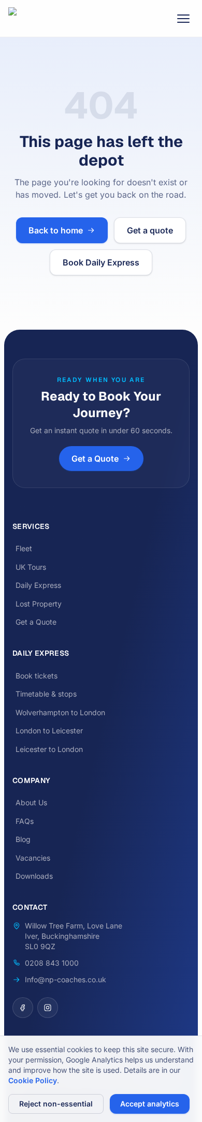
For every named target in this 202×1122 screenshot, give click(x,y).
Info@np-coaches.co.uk (65, 979)
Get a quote (150, 230)
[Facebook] (22, 1007)
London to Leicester (49, 730)
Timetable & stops (46, 693)
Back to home (55, 230)
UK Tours (31, 567)
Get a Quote (95, 458)
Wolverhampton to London (60, 712)
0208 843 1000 (52, 962)
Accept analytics (149, 1103)
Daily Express (38, 585)
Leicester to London (49, 749)
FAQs (25, 821)
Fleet (24, 548)
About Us (31, 802)
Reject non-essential (56, 1103)
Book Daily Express (101, 262)
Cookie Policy (32, 1080)
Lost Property (39, 603)
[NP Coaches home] (36, 18)
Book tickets (36, 675)
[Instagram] (47, 1007)
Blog (23, 839)
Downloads (34, 876)
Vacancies (33, 857)
